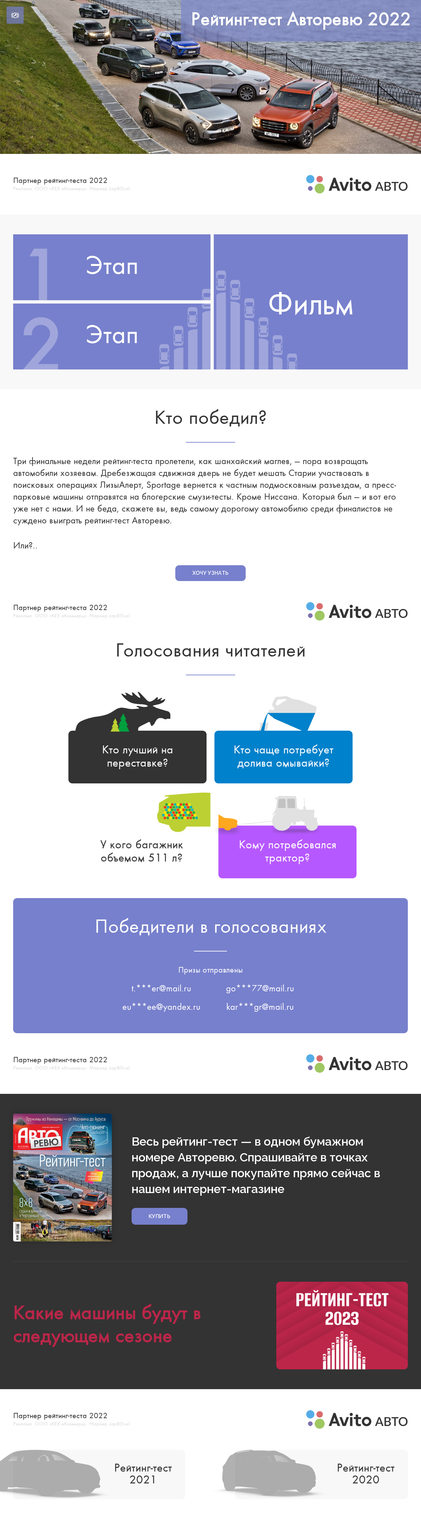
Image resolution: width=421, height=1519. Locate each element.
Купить (159, 1216)
